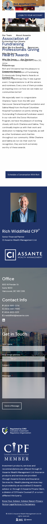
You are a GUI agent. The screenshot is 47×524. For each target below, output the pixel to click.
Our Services (27, 59)
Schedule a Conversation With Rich (23, 174)
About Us (6, 29)
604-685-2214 (12, 305)
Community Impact (11, 71)
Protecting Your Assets (13, 41)
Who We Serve (9, 53)
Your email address (21, 354)
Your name (17, 344)
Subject (16, 365)
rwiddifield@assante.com (17, 315)
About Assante (23, 35)
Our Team (7, 35)
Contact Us (7, 77)
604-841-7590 (12, 308)
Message (16, 375)
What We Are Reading (13, 47)
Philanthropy (8, 65)
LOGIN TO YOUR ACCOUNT (30, 15)
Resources (33, 47)
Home (5, 23)
